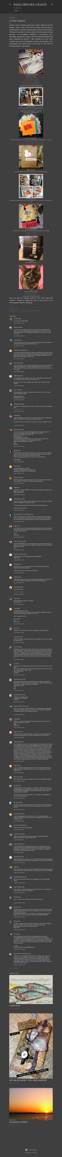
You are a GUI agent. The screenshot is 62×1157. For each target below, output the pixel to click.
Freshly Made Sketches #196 (31, 141)
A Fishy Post (14, 1005)
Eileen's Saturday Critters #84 (31, 293)
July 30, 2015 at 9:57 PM (19, 821)
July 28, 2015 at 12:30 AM (19, 494)
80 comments (16, 1124)
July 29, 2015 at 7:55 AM (19, 659)
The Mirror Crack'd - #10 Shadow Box (31, 109)
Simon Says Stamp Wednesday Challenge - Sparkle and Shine (31, 144)
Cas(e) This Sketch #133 (31, 173)
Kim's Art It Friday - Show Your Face (31, 83)
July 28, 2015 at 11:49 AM (19, 521)
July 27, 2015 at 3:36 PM (19, 399)
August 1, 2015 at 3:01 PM (19, 882)
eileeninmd (17, 327)
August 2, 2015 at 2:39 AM (19, 902)
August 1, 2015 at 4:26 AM (19, 862)
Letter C (19, 310)
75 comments (16, 1008)
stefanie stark (17, 741)
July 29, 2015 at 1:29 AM (19, 604)
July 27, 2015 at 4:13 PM (19, 411)
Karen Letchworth (18, 541)
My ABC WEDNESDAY (19, 592)
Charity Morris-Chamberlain (21, 953)
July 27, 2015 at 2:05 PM (19, 358)
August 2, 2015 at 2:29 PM (19, 917)
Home (16, 10)
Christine (16, 318)
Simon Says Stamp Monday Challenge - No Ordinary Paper (31, 142)
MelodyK (16, 564)
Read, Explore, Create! (30, 4)
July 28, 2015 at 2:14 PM (19, 572)
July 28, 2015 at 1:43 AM (19, 510)
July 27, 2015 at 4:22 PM (19, 425)
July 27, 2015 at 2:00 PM (19, 335)
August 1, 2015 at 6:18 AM (19, 872)
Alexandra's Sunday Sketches (31, 79)
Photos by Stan (18, 814)
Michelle (16, 785)
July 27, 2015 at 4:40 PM (19, 446)
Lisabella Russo (18, 404)
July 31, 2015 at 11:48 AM (19, 829)
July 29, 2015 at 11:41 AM (19, 701)
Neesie (15, 921)
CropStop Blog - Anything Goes (31, 235)
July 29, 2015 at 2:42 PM (19, 727)
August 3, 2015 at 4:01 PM (19, 929)
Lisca (15, 663)
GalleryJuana (17, 375)
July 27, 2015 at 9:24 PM (19, 483)
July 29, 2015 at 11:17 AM (19, 690)
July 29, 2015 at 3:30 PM (19, 761)
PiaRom (16, 765)
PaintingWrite (17, 856)
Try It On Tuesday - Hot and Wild (31, 80)
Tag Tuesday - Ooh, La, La (31, 232)
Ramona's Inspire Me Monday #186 (31, 264)
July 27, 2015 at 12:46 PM (19, 323)
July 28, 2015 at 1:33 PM (19, 560)
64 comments (16, 1083)
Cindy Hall (16, 340)
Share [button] (10, 308)
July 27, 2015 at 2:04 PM (19, 345)
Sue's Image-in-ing (31, 294)
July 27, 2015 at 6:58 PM (19, 461)
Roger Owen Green (19, 554)
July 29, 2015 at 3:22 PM (19, 737)
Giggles (16, 450)
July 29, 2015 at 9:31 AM (19, 675)
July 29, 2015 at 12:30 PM (19, 714)
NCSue (15, 466)
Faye (15, 867)
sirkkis (15, 487)
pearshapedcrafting (19, 877)
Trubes (15, 608)
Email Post (15, 308)
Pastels (22, 310)
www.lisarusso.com (18, 409)
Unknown (16, 577)
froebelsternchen (18, 679)
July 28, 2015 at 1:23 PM (19, 549)
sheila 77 (16, 907)
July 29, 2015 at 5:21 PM (19, 772)
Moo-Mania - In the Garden (31, 233)
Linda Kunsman (18, 844)
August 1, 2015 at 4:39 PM (19, 892)
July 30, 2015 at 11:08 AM (19, 798)
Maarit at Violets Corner (20, 706)
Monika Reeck (17, 429)
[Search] (52, 4)
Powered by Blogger (32, 1149)
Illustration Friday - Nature (31, 77)
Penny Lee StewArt (19, 825)
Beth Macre (17, 777)
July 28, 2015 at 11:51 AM (19, 537)
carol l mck (16, 390)
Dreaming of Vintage (19, 350)
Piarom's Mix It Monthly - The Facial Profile (31, 82)
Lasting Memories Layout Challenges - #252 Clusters (31, 203)
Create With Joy (18, 499)
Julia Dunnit (17, 731)
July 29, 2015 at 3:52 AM (19, 632)
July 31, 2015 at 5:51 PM (19, 852)
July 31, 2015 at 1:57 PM (19, 839)
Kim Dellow (17, 802)
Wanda (15, 415)
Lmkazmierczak (18, 834)
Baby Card (14, 310)
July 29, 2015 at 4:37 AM (19, 642)
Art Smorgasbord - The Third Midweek (28, 1080)
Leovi (15, 628)
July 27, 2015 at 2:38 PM (19, 371)
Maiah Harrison (18, 887)
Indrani (15, 598)
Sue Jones (16, 647)
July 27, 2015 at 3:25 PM (19, 385)
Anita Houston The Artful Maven (22, 514)
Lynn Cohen (17, 363)
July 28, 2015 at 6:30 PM (19, 594)
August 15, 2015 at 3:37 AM (19, 964)
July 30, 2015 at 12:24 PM (19, 809)
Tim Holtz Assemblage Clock (34, 310)
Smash (26, 310)
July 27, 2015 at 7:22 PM (19, 473)
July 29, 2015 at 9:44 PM (19, 781)
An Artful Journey (18, 1122)
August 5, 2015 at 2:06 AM (19, 949)
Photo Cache (17, 587)
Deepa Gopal (17, 477)
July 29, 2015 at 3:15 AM (19, 623)
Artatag (16, 719)
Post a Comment (13, 968)
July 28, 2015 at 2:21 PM (19, 582)
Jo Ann (15, 934)
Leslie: (15, 526)
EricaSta (16, 897)
